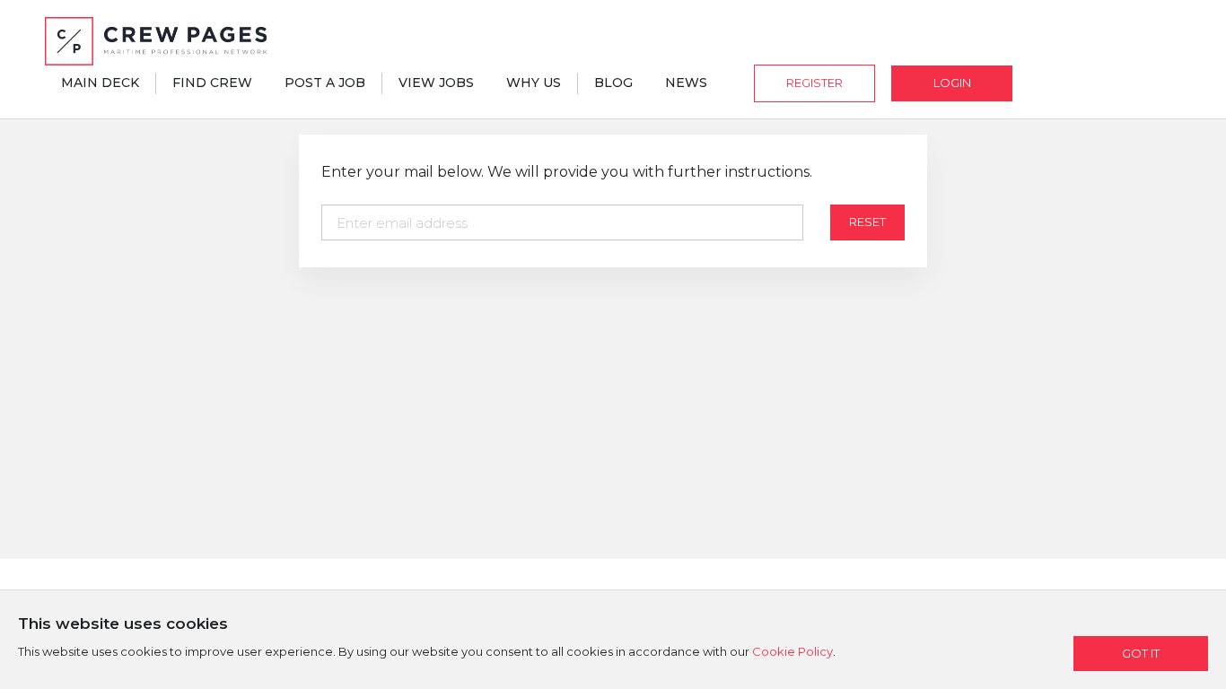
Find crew (212, 82)
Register (814, 82)
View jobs (436, 82)
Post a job (325, 82)
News (686, 82)
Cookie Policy (792, 651)
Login (952, 82)
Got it (1141, 653)
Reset (867, 221)
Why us (533, 82)
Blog (613, 82)
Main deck (100, 82)
